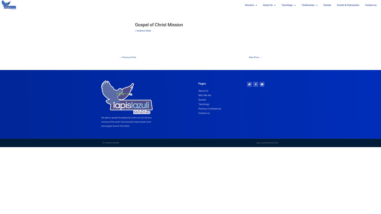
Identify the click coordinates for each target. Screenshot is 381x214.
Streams (249, 5)
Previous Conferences (209, 108)
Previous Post (127, 57)
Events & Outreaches (348, 5)
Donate (327, 5)
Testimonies (308, 5)
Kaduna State (144, 30)
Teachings (287, 5)
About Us (268, 5)
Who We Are (204, 95)
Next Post (255, 57)
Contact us (371, 5)
